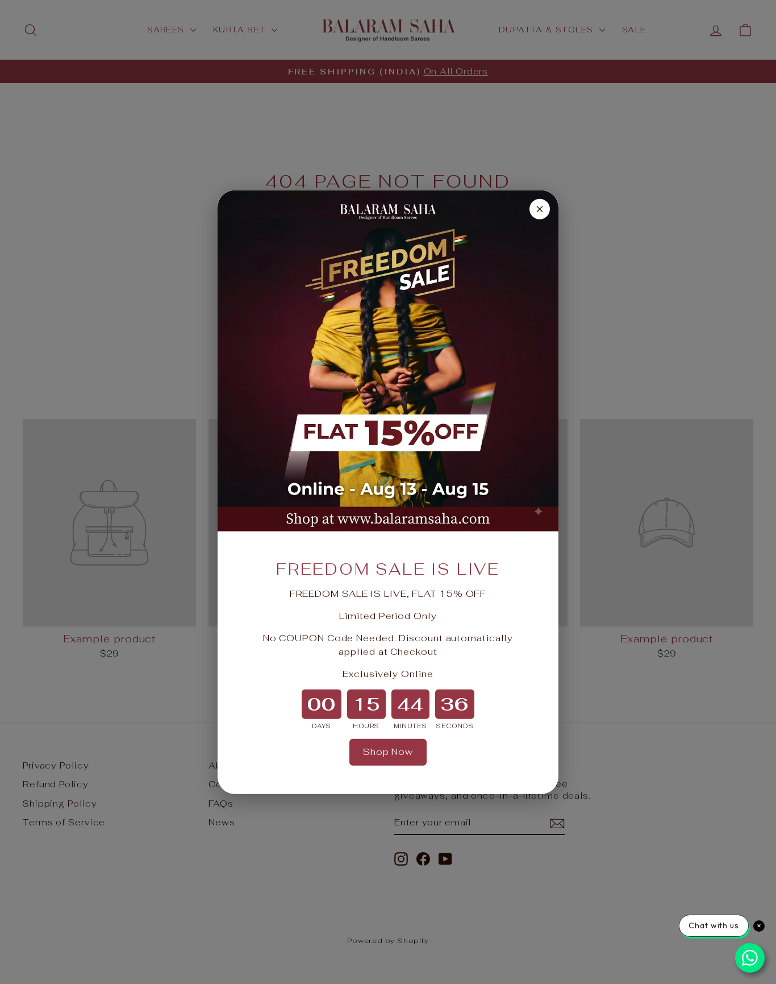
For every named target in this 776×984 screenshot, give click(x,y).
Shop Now (388, 752)
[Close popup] (539, 208)
